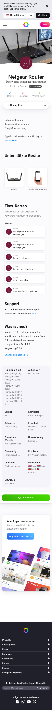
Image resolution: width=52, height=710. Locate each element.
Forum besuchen (12, 455)
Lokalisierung (11, 427)
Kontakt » (32, 441)
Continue (42, 15)
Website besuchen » (13, 444)
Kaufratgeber (8, 644)
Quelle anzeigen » (12, 466)
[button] (18, 15)
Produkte (6, 640)
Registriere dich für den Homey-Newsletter (26, 683)
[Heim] (26, 24)
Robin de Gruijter (35, 415)
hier (34, 313)
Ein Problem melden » (37, 455)
